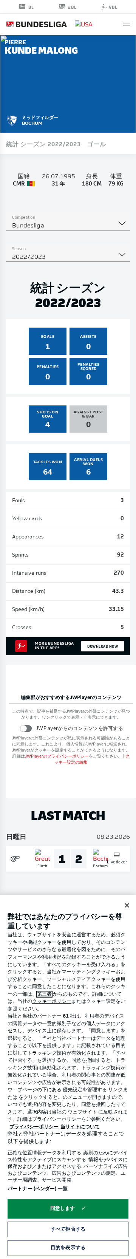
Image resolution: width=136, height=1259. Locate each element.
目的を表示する (68, 1247)
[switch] (26, 728)
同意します (62, 1208)
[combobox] (68, 225)
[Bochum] (12, 120)
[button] (126, 24)
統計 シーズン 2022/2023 (43, 143)
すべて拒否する (68, 1229)
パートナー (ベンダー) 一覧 (38, 1188)
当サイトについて (80, 1126)
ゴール (96, 143)
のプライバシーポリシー (57, 757)
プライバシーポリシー (34, 1126)
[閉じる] (127, 905)
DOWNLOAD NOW (102, 646)
